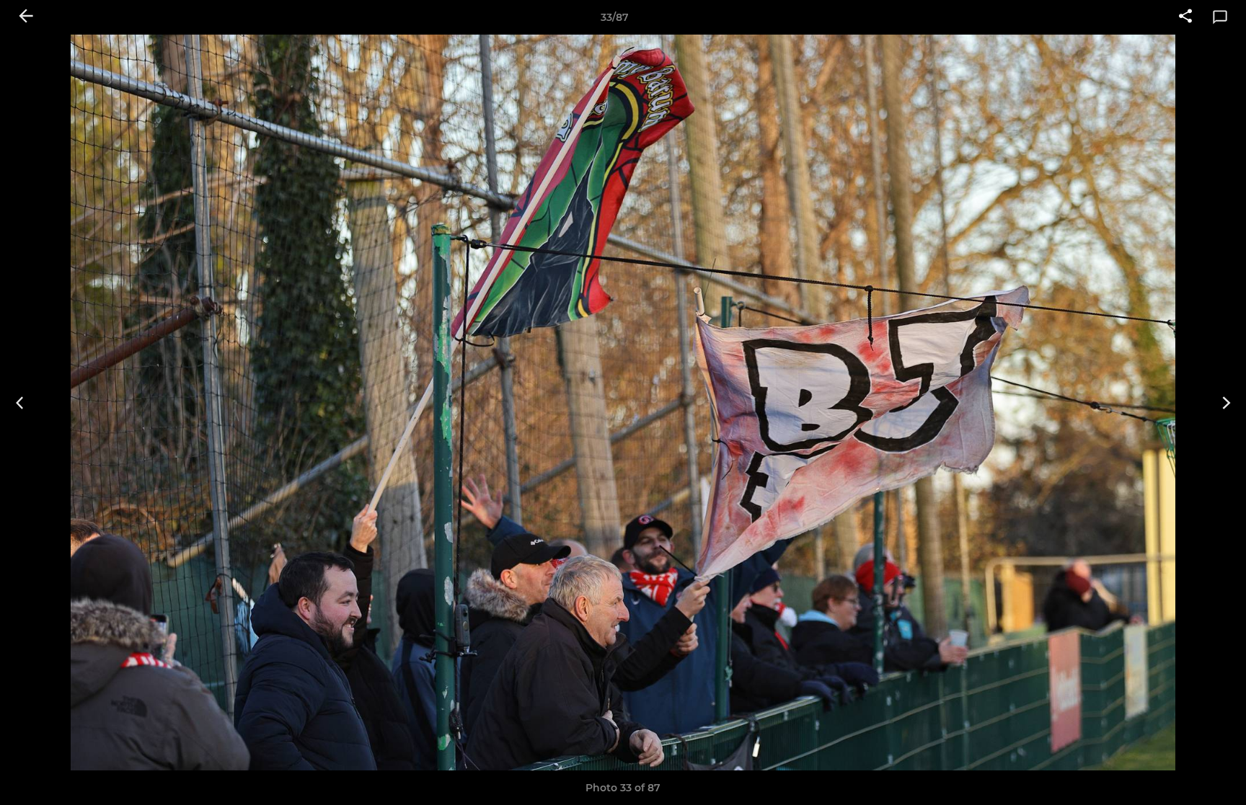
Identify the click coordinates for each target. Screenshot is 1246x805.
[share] (1185, 17)
